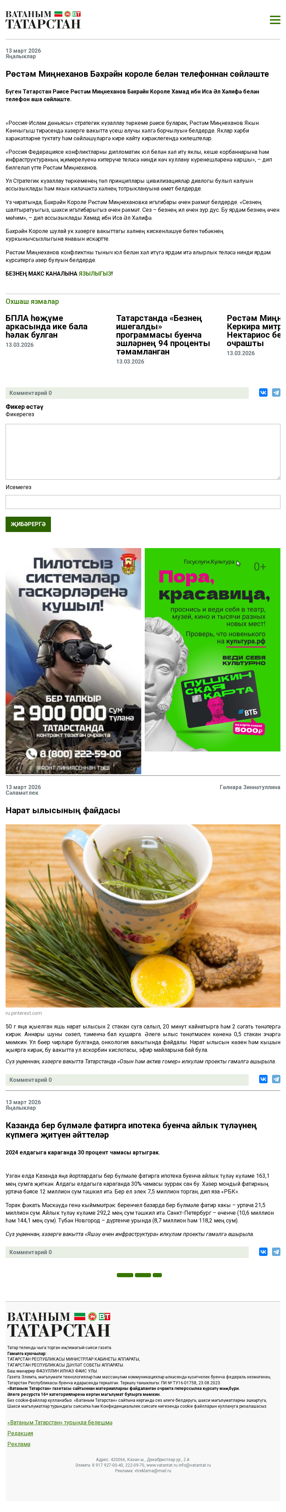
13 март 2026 (23, 51)
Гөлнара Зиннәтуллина (250, 787)
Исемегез (18, 487)
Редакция (20, 1433)
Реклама (18, 1444)
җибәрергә (28, 524)
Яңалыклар (21, 56)
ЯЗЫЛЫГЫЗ (95, 273)
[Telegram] (276, 392)
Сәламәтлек (22, 793)
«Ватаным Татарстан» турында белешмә (59, 1422)
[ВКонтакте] (263, 392)
